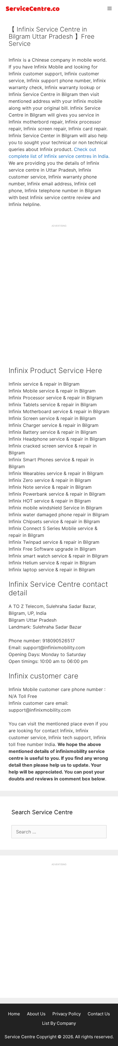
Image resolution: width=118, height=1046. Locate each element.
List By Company (59, 1023)
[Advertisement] (59, 286)
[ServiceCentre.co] (31, 8)
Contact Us (99, 1013)
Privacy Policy (66, 1013)
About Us (36, 1013)
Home (14, 1013)
